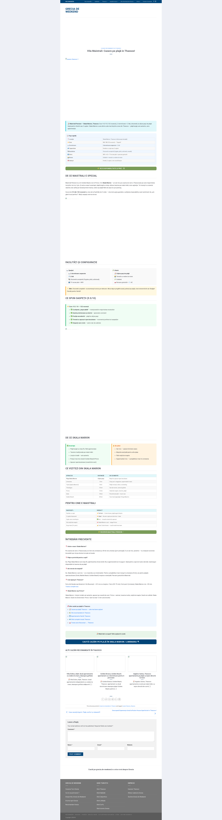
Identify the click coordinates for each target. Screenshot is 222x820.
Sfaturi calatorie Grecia (135, 793)
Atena (138, 1)
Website (129, 745)
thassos (133, 706)
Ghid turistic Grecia (103, 808)
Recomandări (88, 1)
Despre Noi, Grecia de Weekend (75, 797)
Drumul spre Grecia (71, 801)
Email (99, 745)
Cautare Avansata (147, 1)
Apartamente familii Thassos (80, 616)
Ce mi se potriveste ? (72, 793)
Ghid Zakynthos (102, 797)
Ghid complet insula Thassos (80, 619)
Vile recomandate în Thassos (80, 613)
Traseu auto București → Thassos (82, 623)
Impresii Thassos (133, 789)
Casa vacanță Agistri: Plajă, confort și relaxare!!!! (84, 712)
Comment (71, 729)
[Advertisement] (111, 31)
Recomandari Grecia (72, 804)
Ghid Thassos (101, 789)
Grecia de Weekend (72, 10)
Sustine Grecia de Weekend (137, 797)
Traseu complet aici (71, 586)
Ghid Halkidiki (101, 793)
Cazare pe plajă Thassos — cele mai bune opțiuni (87, 609)
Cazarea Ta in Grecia (72, 789)
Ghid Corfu (100, 804)
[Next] (157, 675)
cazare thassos (126, 706)
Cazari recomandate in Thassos (111, 48)
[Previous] (65, 675)
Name (70, 745)
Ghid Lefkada (101, 801)
